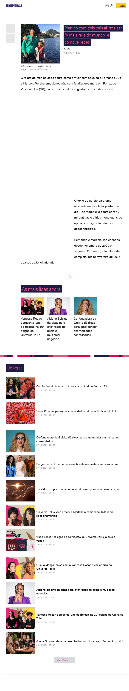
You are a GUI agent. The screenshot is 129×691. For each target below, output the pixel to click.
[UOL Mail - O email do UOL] (107, 6)
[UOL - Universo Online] (24, 6)
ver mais (62, 660)
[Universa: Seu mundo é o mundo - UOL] (14, 6)
